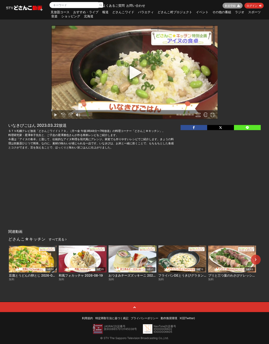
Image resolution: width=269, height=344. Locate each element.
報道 (105, 12)
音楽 (54, 16)
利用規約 (87, 318)
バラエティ (146, 12)
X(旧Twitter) (187, 318)
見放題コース (60, 12)
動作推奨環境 (169, 318)
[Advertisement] (134, 198)
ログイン (252, 5)
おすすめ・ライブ (85, 12)
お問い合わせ (135, 5)
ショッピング (70, 16)
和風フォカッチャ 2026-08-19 (81, 275)
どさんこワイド (123, 12)
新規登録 (230, 5)
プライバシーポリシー (144, 318)
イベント (202, 12)
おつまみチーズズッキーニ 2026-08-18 (137, 275)
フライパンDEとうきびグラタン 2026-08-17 (190, 275)
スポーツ (254, 12)
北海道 (88, 16)
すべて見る (57, 239)
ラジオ (239, 12)
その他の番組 (221, 12)
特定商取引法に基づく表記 (111, 318)
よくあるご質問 (114, 5)
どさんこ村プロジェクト (175, 12)
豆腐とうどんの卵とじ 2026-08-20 (34, 275)
